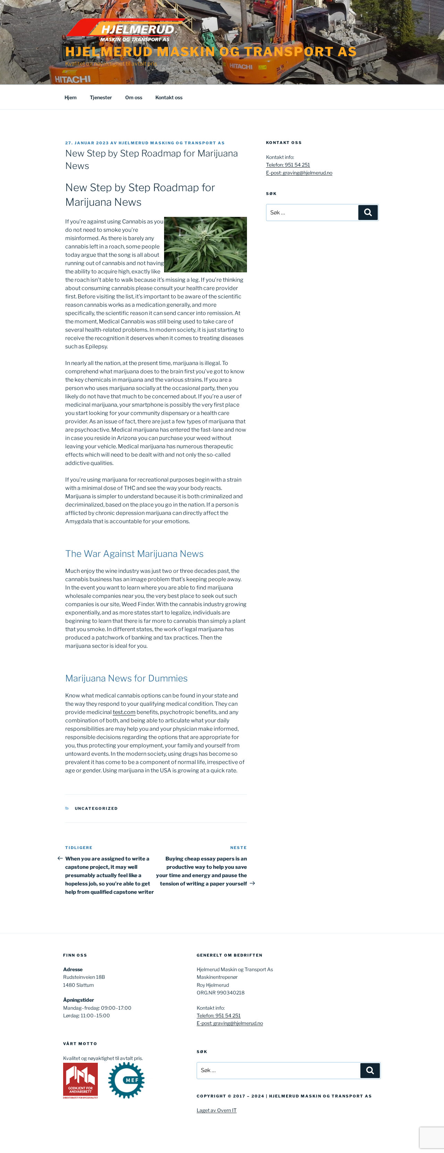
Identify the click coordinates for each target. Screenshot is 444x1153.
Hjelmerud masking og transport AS (172, 143)
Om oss (133, 97)
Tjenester (101, 97)
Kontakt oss (168, 97)
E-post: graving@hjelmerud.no (299, 173)
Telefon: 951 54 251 (288, 165)
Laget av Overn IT (217, 1110)
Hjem (71, 97)
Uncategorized (96, 808)
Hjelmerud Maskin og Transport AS (211, 51)
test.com (124, 712)
